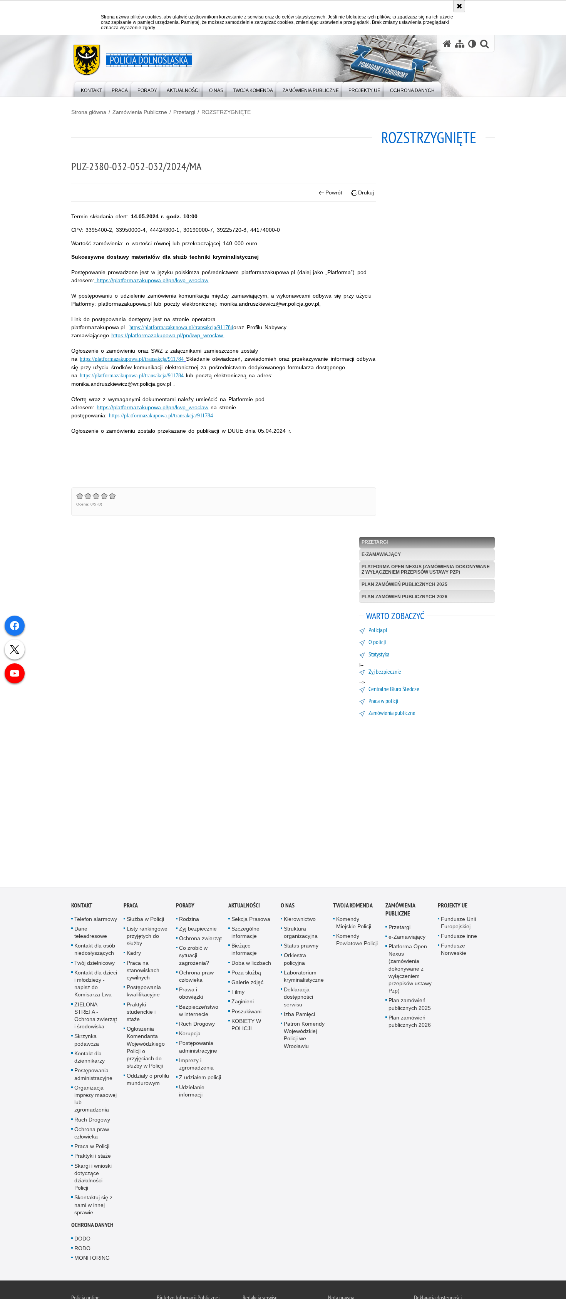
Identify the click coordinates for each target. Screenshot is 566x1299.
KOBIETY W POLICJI (246, 1026)
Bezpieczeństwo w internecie (198, 1011)
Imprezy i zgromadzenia (196, 1065)
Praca (131, 906)
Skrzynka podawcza (86, 1041)
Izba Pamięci (299, 1016)
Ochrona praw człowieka (91, 1134)
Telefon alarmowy (95, 920)
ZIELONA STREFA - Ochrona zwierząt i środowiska (95, 1017)
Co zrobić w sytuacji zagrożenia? (194, 956)
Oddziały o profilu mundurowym (148, 1080)
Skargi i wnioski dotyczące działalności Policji (93, 1178)
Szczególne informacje (245, 934)
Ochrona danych (92, 1226)
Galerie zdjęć (247, 984)
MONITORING (92, 1259)
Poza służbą (246, 974)
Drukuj (366, 192)
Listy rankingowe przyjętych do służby (147, 937)
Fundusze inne (459, 937)
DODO (82, 1240)
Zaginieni (242, 1003)
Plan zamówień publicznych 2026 (404, 596)
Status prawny (301, 947)
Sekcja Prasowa (250, 920)
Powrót (333, 192)
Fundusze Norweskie (453, 951)
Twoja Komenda (353, 906)
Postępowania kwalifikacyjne (144, 992)
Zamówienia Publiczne (139, 112)
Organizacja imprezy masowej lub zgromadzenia (95, 1100)
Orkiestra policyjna (295, 960)
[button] (484, 44)
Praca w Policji (91, 1148)
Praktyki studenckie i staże (141, 1013)
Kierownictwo (300, 920)
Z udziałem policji (200, 1079)
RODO (82, 1250)
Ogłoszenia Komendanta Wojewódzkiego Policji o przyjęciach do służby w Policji (146, 1048)
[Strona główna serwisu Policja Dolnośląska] (447, 44)
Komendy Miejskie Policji (353, 924)
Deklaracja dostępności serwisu (298, 998)
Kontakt (81, 906)
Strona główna (88, 112)
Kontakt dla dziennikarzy (89, 1058)
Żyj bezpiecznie (198, 930)
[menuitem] (91, 88)
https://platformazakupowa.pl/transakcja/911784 (181, 327)
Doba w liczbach (251, 964)
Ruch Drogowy (92, 1121)
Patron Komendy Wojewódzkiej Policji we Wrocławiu (304, 1036)
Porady (185, 906)
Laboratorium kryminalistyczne (304, 977)
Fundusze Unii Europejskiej (458, 924)
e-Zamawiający (381, 554)
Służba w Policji (145, 920)
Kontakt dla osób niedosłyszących (94, 951)
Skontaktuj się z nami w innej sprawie (93, 1206)
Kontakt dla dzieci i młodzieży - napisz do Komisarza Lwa (95, 985)
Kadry (134, 954)
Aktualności (244, 906)
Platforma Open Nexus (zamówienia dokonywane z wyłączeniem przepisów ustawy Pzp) (426, 569)
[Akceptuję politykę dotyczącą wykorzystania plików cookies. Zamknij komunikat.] (459, 6)
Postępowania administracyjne (93, 1075)
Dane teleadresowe (90, 934)
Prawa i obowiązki (191, 994)
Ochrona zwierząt (200, 940)
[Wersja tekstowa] (472, 44)
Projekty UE (452, 906)
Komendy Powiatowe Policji (357, 941)
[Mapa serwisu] (459, 44)
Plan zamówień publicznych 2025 (404, 584)
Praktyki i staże (92, 1157)
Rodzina (189, 920)
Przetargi (184, 112)
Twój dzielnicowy (94, 964)
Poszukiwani (246, 1012)
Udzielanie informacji (191, 1092)
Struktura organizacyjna (301, 934)
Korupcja (190, 1035)
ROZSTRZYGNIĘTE (226, 112)
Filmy (237, 993)
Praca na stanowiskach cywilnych (143, 971)
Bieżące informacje (244, 951)
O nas (288, 906)
